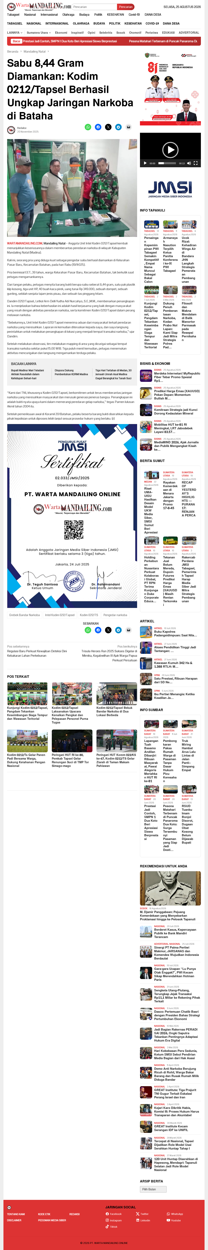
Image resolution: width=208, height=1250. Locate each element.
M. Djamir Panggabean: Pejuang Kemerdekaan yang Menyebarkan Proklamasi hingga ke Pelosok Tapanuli (167, 915)
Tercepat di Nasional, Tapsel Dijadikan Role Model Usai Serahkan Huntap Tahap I (174, 1145)
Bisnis (157, 369)
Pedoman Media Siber (52, 1220)
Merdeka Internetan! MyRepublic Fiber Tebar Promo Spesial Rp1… (177, 377)
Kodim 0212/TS (89, 615)
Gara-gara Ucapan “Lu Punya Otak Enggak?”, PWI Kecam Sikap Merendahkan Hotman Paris (175, 974)
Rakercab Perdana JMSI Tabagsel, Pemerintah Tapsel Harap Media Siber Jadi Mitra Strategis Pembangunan (189, 579)
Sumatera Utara (168, 474)
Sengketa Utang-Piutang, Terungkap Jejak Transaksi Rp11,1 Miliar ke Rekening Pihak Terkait (177, 996)
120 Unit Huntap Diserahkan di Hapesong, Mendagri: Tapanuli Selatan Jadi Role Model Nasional (176, 1164)
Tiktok (113, 1227)
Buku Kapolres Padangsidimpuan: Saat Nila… (175, 633)
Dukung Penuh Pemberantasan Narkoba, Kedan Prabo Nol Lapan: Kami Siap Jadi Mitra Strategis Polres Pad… (170, 325)
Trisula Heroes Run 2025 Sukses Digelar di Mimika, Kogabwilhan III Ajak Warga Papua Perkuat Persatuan (109, 653)
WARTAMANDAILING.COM (24, 243)
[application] (170, 150)
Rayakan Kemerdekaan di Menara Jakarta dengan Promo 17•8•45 (170, 495)
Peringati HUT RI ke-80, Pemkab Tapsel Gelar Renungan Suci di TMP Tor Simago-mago (70, 760)
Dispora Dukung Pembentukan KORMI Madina (71, 372)
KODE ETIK (44, 1214)
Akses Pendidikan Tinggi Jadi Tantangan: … (175, 649)
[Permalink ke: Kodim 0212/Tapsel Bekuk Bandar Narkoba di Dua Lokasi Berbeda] (116, 693)
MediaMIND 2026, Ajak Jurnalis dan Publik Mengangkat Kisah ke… (176, 446)
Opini (157, 675)
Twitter (144, 1214)
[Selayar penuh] (196, 163)
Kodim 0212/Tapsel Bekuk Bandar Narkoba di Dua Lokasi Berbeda (114, 711)
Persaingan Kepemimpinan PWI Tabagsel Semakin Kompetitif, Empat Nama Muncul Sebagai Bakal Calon (151, 260)
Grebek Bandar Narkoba (24, 615)
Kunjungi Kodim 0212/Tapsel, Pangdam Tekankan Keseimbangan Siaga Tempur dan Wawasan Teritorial (27, 713)
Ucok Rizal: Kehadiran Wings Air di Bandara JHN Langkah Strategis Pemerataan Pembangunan (189, 260)
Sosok (143, 908)
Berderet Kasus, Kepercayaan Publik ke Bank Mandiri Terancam (175, 933)
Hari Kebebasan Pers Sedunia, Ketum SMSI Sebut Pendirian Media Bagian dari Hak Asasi (175, 1054)
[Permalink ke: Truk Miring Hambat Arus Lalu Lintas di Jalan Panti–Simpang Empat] (189, 724)
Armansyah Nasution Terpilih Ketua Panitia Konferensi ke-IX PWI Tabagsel (170, 254)
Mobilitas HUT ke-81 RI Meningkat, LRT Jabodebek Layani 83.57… (173, 428)
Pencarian (125, 7)
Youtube (176, 1220)
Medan (148, 481)
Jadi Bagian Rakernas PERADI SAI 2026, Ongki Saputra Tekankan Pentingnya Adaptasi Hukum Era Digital (176, 1035)
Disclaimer (14, 1220)
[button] (170, 150)
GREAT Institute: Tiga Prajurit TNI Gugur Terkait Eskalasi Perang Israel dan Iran (175, 1093)
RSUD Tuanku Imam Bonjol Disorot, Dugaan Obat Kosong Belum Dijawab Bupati (187, 824)
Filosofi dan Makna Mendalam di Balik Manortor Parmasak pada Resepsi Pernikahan (189, 322)
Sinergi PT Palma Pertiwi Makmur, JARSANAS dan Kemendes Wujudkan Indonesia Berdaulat (176, 953)
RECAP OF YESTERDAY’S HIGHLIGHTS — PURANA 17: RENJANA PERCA (189, 499)
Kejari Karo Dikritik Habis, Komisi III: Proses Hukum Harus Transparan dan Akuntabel (176, 1111)
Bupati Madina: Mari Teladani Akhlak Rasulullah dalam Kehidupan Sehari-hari (27, 374)
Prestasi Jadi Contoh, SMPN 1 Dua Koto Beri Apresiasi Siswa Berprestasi (151, 822)
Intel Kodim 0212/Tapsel (60, 615)
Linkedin (145, 1220)
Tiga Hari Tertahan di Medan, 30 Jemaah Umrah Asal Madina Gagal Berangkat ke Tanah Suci (113, 374)
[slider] (167, 163)
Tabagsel (149, 231)
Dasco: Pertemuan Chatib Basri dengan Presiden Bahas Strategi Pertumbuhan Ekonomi (177, 1015)
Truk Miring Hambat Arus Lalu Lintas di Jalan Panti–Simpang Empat (189, 755)
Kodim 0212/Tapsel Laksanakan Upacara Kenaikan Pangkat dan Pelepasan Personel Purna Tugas (70, 715)
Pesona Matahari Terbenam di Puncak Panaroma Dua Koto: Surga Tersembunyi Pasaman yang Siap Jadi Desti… (170, 828)
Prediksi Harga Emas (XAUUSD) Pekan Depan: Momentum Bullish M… (177, 395)
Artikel (158, 628)
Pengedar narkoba (115, 615)
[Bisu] (189, 163)
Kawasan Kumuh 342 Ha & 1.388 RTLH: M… (173, 665)
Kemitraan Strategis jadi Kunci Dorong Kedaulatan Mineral (175, 412)
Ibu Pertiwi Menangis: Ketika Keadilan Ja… (174, 696)
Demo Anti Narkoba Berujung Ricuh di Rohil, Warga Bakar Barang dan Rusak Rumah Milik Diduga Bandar (176, 1074)
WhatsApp (177, 1214)
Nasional (159, 926)
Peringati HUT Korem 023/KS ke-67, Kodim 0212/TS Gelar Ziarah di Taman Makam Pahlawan (116, 760)
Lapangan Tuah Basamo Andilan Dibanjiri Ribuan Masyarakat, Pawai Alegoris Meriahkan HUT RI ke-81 (151, 761)
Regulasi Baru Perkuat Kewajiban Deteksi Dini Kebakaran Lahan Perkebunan (37, 651)
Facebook (116, 1214)
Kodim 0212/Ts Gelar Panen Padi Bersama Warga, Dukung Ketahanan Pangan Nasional (26, 760)
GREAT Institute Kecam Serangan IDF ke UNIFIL (171, 1128)
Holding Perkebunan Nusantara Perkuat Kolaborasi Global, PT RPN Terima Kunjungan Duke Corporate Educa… (151, 579)
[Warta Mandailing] (39, 6)
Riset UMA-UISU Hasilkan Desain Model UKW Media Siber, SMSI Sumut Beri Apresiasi (151, 510)
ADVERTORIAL (161, 944)
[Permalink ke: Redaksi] (11, 130)
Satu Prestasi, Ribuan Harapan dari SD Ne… (175, 680)
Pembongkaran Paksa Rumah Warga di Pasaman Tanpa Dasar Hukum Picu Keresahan (170, 761)
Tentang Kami (16, 1214)
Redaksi (74, 1214)
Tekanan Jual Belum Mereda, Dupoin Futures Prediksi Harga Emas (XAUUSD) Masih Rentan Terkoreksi (170, 581)
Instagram (116, 1220)
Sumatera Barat (150, 732)
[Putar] (145, 163)
